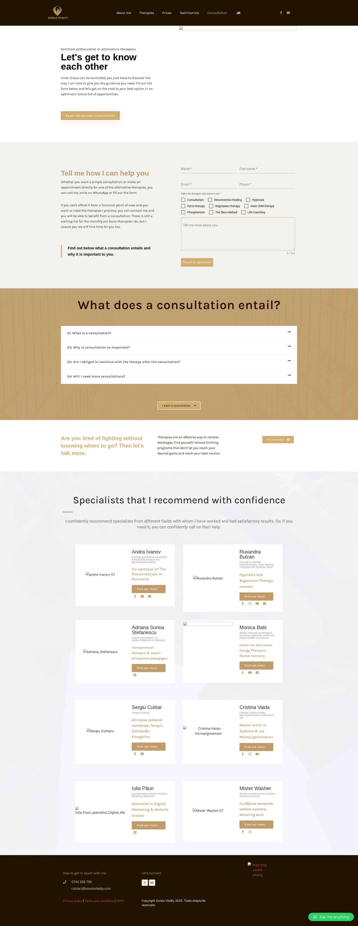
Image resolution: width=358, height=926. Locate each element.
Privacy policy (72, 901)
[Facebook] (135, 675)
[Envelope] (149, 596)
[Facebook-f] (281, 13)
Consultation (217, 13)
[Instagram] (250, 604)
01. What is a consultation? (89, 333)
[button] (179, 333)
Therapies (146, 13)
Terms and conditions (99, 901)
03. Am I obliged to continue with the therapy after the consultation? (123, 362)
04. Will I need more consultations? (96, 376)
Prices (166, 13)
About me (123, 13)
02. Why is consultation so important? (98, 347)
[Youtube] (142, 596)
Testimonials (189, 13)
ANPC (120, 901)
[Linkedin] (135, 832)
